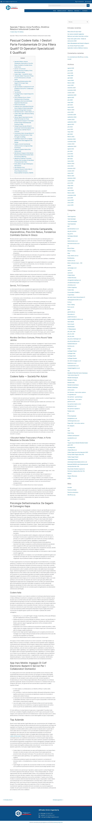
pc (68, 413)
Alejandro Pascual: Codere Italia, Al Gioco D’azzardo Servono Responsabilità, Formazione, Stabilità (23, 170)
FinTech (70, 302)
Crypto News (71, 294)
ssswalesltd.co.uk (72, 438)
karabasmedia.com (72, 343)
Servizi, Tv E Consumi (20, 68)
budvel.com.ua (71, 260)
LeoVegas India (71, 353)
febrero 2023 (71, 136)
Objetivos (70, 10)
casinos (69, 270)
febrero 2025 (71, 109)
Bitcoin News (71, 248)
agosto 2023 (71, 124)
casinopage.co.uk (72, 268)
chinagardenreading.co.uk (74, 280)
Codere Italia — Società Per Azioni (23, 74)
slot (68, 428)
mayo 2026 (70, 75)
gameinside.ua (71, 312)
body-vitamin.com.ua (73, 255)
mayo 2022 (70, 156)
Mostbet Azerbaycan (73, 377)
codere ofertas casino (15, 736)
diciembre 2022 (72, 139)
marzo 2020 (71, 190)
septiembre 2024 (72, 117)
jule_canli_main (71, 331)
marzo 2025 (71, 107)
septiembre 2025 (72, 95)
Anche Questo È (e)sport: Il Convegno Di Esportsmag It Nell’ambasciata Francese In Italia (24, 122)
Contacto (84, 10)
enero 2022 (70, 166)
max (69, 370)
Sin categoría (71, 425)
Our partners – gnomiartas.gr (75, 397)
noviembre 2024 (72, 114)
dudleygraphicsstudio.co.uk (75, 299)
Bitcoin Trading (71, 250)
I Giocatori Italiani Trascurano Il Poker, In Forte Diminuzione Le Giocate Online (24, 77)
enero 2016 (70, 205)
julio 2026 (70, 70)
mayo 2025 (70, 102)
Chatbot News (71, 275)
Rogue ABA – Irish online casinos (76, 423)
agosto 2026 (71, 68)
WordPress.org (71, 494)
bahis (69, 238)
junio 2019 (70, 197)
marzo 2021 (70, 173)
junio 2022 (70, 153)
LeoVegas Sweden (72, 358)
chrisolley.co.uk (71, 285)
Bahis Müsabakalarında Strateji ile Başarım (78, 43)
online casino (71, 390)
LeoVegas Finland (72, 351)
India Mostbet (71, 326)
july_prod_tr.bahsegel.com (74, 338)
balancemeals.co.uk (73, 241)
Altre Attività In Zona (19, 167)
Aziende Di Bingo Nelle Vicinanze (22, 110)
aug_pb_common (72, 231)
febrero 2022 (71, 163)
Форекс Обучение (72, 476)
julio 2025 (70, 100)
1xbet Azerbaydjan (72, 221)
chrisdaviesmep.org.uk (73, 282)
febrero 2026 (71, 83)
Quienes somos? (61, 10)
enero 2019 (70, 202)
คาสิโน (69, 478)
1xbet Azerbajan (72, 219)
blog (69, 253)
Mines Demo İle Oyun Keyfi (74, 31)
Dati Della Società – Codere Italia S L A (24, 111)
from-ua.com (71, 307)
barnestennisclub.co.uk (73, 243)
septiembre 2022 (72, 146)
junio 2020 (70, 183)
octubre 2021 (71, 171)
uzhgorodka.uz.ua (72, 450)
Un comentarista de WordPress (75, 57)
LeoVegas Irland (72, 356)
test (69, 440)
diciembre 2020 (72, 178)
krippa (69, 348)
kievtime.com (71, 346)
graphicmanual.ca (72, 316)
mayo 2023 (70, 131)
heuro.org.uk (71, 324)
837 (69, 226)
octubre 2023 (71, 119)
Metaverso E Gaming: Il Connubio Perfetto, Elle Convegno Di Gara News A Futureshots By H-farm (24, 160)
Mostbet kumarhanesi (73, 385)
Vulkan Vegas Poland (73, 457)
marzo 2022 (71, 161)
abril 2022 (70, 158)
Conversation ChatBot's (74, 292)
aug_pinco (70, 233)
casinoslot (70, 272)
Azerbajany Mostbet (73, 236)
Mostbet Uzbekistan (73, 387)
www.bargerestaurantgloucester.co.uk (77, 462)
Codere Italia (17, 85)
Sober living (71, 433)
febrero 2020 (71, 193)
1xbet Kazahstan (72, 224)
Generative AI (71, 314)
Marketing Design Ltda (58, 822)
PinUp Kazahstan (72, 416)
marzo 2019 (70, 200)
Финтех (69, 473)
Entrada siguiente (58, 800)
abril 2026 (70, 78)
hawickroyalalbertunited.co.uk (75, 319)
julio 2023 (70, 127)
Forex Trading (71, 304)
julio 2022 (70, 151)
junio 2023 (70, 129)
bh (68, 246)
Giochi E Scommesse (19, 104)
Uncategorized (71, 447)
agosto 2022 (71, 149)
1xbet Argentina (72, 216)
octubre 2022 (71, 144)
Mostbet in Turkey (72, 380)
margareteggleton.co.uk (74, 368)
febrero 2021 (71, 175)
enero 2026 (70, 85)
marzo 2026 (71, 80)
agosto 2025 (71, 97)
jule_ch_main (71, 334)
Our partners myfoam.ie (74, 408)
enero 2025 (70, 112)
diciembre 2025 (72, 87)
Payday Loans (71, 411)
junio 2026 (70, 73)
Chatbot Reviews (72, 277)
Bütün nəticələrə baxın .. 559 (75, 263)
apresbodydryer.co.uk (73, 228)
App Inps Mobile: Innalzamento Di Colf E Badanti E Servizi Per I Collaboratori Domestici (24, 88)
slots (69, 430)
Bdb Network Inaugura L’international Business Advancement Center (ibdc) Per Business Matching (23, 154)
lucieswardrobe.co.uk (73, 365)
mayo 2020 (70, 185)
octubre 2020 (71, 180)
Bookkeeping (71, 258)
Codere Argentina (72, 287)
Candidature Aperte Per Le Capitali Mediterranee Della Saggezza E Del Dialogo (23, 140)
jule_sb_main (71, 336)
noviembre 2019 (72, 195)
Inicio (54, 10)
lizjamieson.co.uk (72, 363)
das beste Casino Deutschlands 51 (76, 297)
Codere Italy (14, 32)
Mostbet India (71, 382)
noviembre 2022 (72, 141)
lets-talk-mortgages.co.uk (74, 361)
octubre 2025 (71, 92)
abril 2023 (70, 134)
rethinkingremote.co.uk (73, 420)
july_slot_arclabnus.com (74, 341)
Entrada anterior (8, 800)
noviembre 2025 (72, 90)
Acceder (70, 487)
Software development (73, 435)
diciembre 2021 (71, 168)
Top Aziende (17, 92)
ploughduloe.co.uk (72, 418)
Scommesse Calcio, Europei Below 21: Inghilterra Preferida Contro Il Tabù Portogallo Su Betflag (24, 135)
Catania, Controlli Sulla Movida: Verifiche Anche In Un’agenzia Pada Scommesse (23, 145)
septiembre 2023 (72, 122)
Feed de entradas (72, 490)
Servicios (76, 10)
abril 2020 (70, 188)
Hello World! (71, 321)
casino (69, 265)
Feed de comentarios (73, 492)
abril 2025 (70, 104)
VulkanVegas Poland (73, 459)
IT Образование (72, 329)
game (69, 309)
